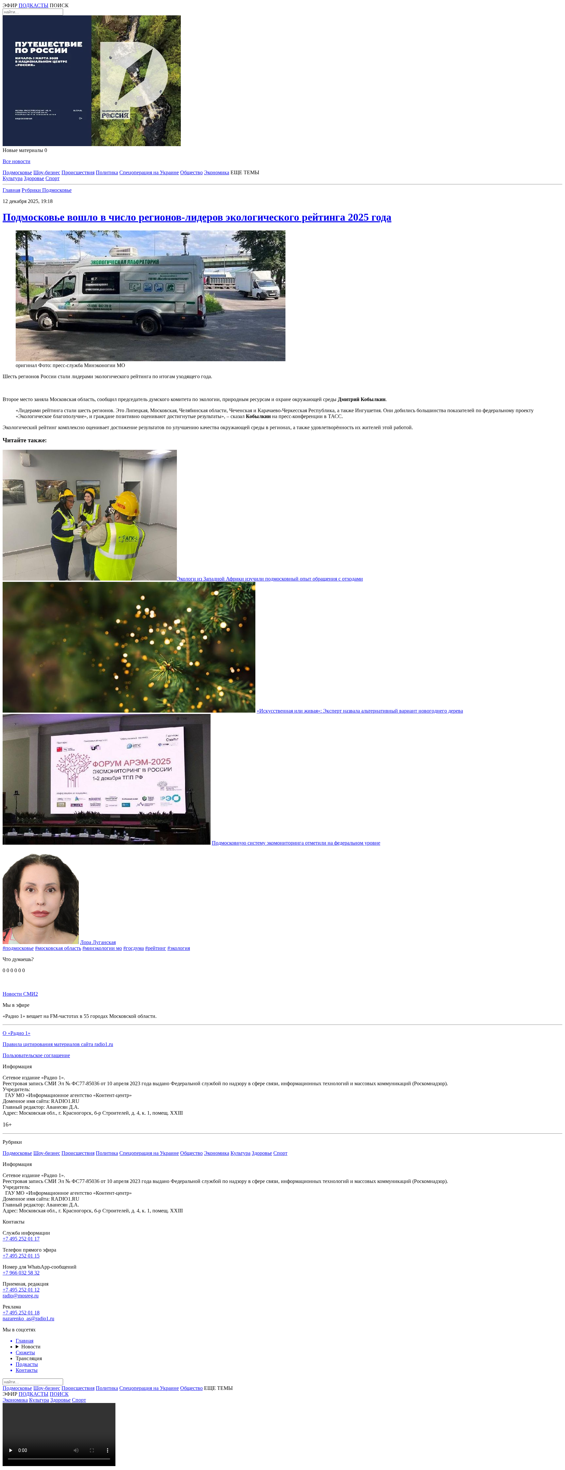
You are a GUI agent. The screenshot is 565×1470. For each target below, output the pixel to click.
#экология (178, 948)
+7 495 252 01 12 (21, 1290)
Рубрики (32, 190)
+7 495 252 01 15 (21, 1256)
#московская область (58, 948)
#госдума (133, 948)
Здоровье (34, 178)
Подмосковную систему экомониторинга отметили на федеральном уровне (296, 843)
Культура (13, 178)
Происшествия (77, 172)
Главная (11, 190)
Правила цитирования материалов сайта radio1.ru (58, 1044)
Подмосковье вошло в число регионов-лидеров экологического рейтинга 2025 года (197, 217)
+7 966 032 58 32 (21, 1273)
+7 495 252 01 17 (21, 1239)
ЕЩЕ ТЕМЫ (245, 172)
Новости (31, 1346)
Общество (191, 172)
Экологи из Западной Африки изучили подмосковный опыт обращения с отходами (270, 579)
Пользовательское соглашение (36, 1055)
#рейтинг (155, 948)
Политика (107, 172)
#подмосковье (18, 948)
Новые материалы (25, 150)
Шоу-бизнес (46, 172)
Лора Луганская (98, 942)
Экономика (216, 172)
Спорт (52, 178)
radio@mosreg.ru (21, 1295)
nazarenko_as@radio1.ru (28, 1318)
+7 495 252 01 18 (21, 1312)
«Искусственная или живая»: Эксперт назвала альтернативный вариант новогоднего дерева (360, 711)
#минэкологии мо (102, 948)
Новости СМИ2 (20, 994)
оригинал (26, 365)
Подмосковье (17, 172)
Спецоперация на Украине (149, 172)
